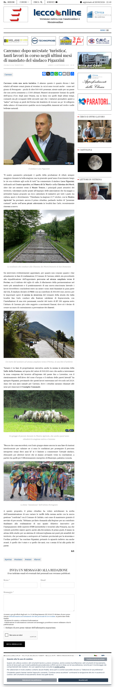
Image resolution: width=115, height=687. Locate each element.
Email (43, 580)
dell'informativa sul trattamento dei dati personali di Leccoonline (32, 616)
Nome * (7, 580)
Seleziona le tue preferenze (31, 680)
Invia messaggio (14, 644)
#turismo (18, 559)
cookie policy (59, 667)
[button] (104, 30)
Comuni (23, 2)
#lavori (37, 559)
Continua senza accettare (95, 659)
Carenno (8, 74)
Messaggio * (9, 592)
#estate (28, 559)
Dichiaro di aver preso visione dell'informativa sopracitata (30, 628)
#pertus (8, 559)
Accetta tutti (83, 680)
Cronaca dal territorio (14, 65)
